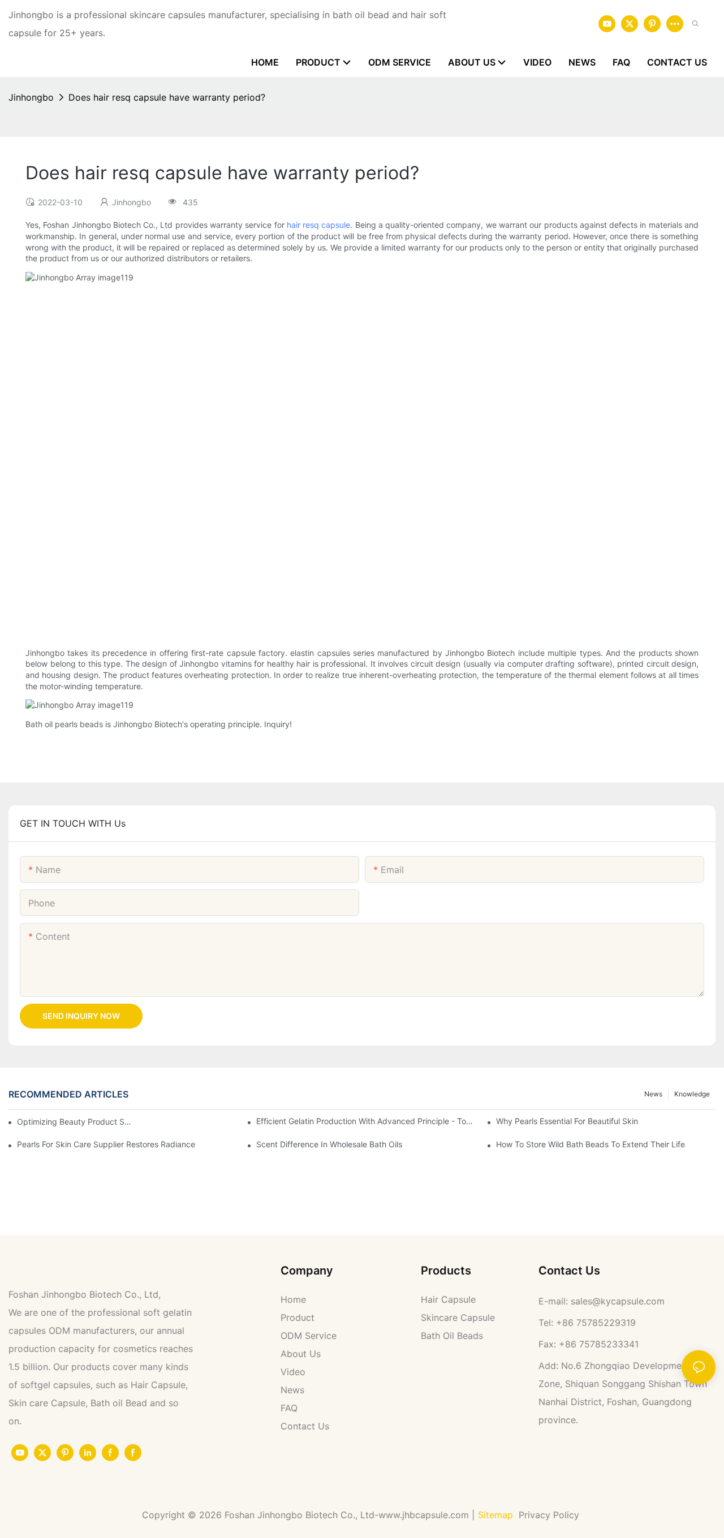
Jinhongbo (31, 97)
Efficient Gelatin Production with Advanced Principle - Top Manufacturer (366, 1121)
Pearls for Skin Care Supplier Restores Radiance (106, 1144)
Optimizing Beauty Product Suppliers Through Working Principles (75, 1121)
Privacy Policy (550, 1514)
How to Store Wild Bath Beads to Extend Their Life (590, 1144)
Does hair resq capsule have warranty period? (166, 97)
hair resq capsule (319, 225)
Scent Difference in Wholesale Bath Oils (329, 1144)
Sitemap (495, 1514)
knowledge (692, 1094)
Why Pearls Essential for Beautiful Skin (567, 1121)
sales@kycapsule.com (618, 1301)
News (653, 1094)
